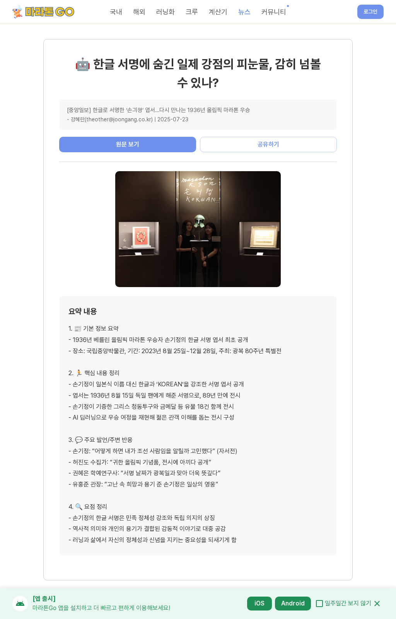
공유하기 (268, 144)
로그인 (370, 12)
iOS (259, 603)
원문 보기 (127, 144)
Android (293, 603)
